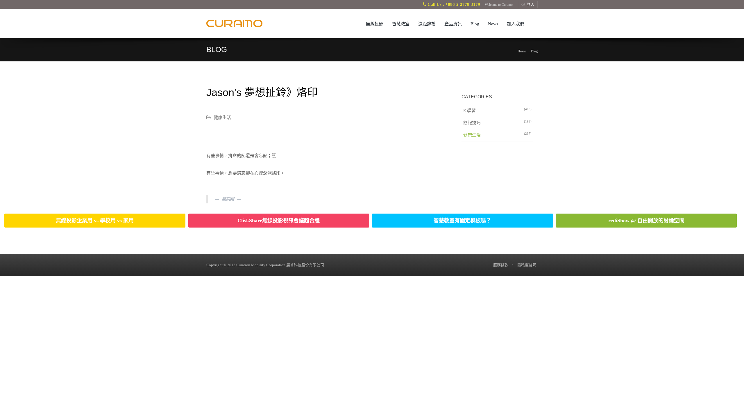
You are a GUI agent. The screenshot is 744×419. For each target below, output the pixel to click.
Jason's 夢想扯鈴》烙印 (262, 92)
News (493, 24)
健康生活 (497, 134)
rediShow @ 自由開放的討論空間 (646, 220)
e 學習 (497, 110)
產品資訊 (453, 24)
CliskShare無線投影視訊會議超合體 (278, 220)
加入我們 (515, 24)
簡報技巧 (497, 122)
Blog (475, 24)
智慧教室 (400, 24)
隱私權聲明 (526, 265)
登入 (530, 5)
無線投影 (374, 24)
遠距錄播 (427, 24)
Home (522, 51)
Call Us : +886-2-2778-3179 (453, 4)
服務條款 (500, 265)
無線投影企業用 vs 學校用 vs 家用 (95, 220)
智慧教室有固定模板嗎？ (462, 220)
